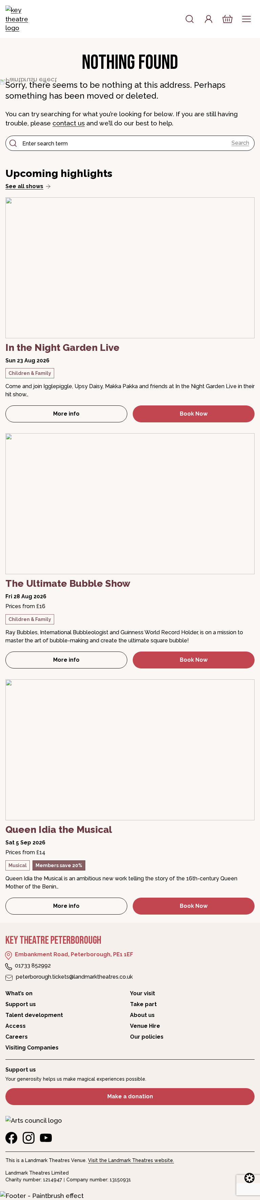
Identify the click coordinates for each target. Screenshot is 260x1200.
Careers (16, 1037)
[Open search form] (189, 19)
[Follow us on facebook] (11, 1138)
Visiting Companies (32, 1047)
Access (15, 1026)
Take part (143, 1004)
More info (90, 416)
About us (142, 1015)
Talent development (34, 1015)
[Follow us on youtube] (46, 1138)
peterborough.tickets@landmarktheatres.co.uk (74, 977)
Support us (20, 1004)
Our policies (147, 1037)
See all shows (24, 186)
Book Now (194, 414)
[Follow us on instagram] (29, 1138)
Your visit (142, 993)
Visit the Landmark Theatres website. (131, 1160)
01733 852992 (33, 965)
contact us (68, 123)
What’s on (18, 993)
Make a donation (130, 1096)
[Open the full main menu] (246, 19)
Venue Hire (145, 1026)
